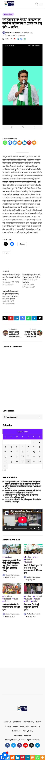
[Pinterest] (29, 142)
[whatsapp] (31, 745)
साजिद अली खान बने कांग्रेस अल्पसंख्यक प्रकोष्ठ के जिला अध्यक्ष (11, 277)
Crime (15, 726)
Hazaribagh (24, 726)
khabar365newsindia (13, 32)
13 (22, 452)
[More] (34, 142)
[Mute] (35, 528)
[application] (22, 520)
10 (5, 452)
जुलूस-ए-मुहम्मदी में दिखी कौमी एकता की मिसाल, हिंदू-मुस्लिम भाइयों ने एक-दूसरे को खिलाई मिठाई (11, 565)
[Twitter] (14, 142)
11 (11, 452)
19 (17, 456)
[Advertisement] (22, 644)
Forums (8, 726)
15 (34, 452)
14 (28, 452)
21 (28, 456)
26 (17, 461)
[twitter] (13, 745)
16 (39, 452)
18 (11, 456)
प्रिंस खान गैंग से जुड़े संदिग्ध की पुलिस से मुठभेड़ (31, 607)
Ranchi (38, 722)
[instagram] (19, 745)
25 (11, 461)
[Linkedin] (24, 142)
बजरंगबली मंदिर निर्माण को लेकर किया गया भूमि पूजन (11, 607)
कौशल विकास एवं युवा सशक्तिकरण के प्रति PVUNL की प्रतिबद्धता (23, 487)
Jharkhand (17, 722)
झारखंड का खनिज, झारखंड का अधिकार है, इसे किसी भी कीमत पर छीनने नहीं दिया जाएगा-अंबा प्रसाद (23, 491)
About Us (7, 722)
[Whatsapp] (5, 142)
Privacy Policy (28, 731)
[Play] (5, 528)
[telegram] (37, 745)
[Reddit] (19, 142)
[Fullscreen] (39, 528)
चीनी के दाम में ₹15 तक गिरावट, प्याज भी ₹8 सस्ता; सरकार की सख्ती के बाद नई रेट (21, 496)
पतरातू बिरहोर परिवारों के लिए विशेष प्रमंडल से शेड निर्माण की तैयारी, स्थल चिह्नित (23, 500)
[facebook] (7, 745)
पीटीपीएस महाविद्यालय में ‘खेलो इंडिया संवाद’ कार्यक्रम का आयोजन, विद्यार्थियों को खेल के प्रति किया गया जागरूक (23, 483)
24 (5, 461)
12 (17, 452)
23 (39, 456)
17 (5, 456)
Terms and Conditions (22, 735)
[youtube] (25, 745)
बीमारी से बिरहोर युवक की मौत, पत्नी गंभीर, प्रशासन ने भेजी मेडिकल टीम (33, 569)
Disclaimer (16, 731)
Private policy (29, 722)
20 (23, 456)
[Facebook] (10, 142)
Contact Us (35, 726)
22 (34, 456)
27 (23, 461)
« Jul (4, 470)
